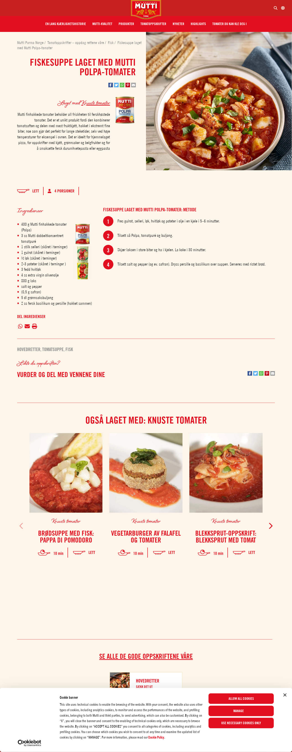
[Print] (34, 327)
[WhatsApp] (20, 327)
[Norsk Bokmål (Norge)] (283, 8)
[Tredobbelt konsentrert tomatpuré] (82, 271)
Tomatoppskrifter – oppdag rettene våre (76, 42)
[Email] (27, 327)
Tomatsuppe (53, 349)
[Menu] (67, 8)
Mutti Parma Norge (30, 42)
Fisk (111, 42)
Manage (238, 711)
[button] (65, 24)
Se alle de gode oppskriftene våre (146, 656)
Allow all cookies (241, 699)
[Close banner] (285, 695)
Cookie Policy (156, 737)
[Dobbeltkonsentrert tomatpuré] (82, 254)
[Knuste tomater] (82, 234)
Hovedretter (28, 349)
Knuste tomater (95, 102)
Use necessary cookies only (241, 723)
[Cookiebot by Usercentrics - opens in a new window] (30, 743)
